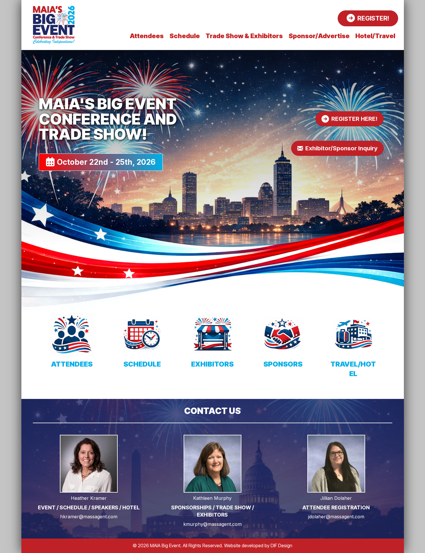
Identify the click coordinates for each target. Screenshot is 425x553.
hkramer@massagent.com (88, 516)
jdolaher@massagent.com (336, 516)
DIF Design (281, 545)
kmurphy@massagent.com (212, 524)
